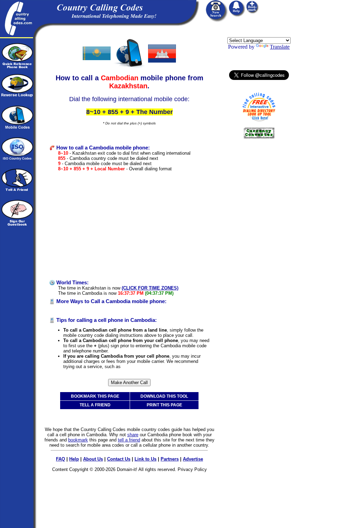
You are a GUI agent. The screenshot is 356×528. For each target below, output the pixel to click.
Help (74, 459)
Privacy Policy (192, 469)
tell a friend (129, 439)
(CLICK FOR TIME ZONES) (150, 288)
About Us (93, 459)
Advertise (193, 459)
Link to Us (145, 459)
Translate (280, 47)
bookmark (78, 439)
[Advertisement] (129, 225)
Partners (170, 459)
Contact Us (118, 459)
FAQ (60, 459)
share (132, 434)
